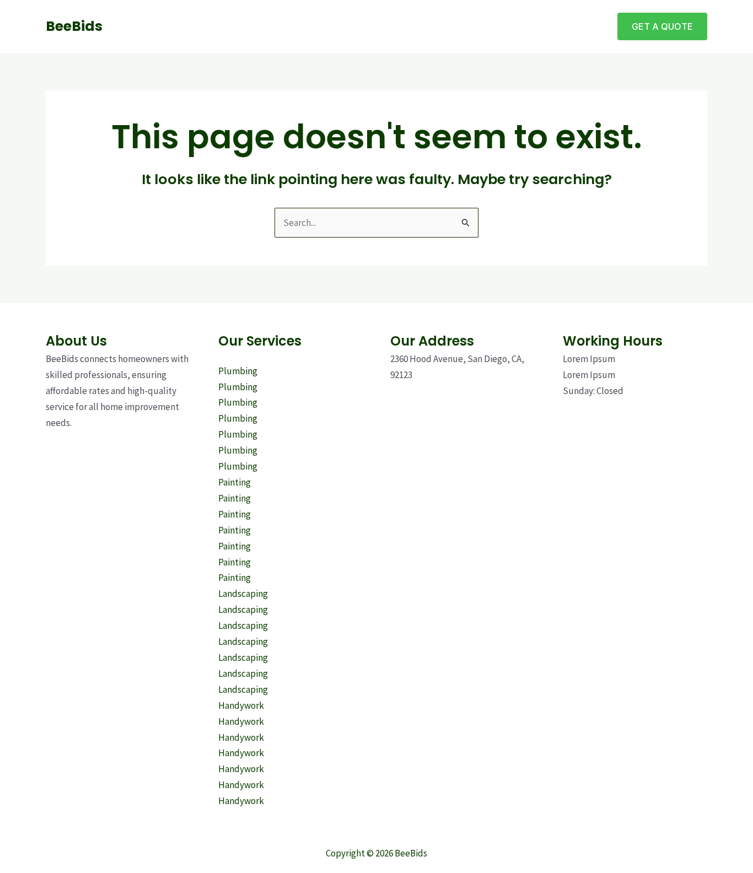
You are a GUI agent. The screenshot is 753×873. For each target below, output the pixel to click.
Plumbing (237, 371)
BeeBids (74, 26)
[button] (662, 26)
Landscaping (243, 594)
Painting (234, 482)
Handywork (241, 705)
